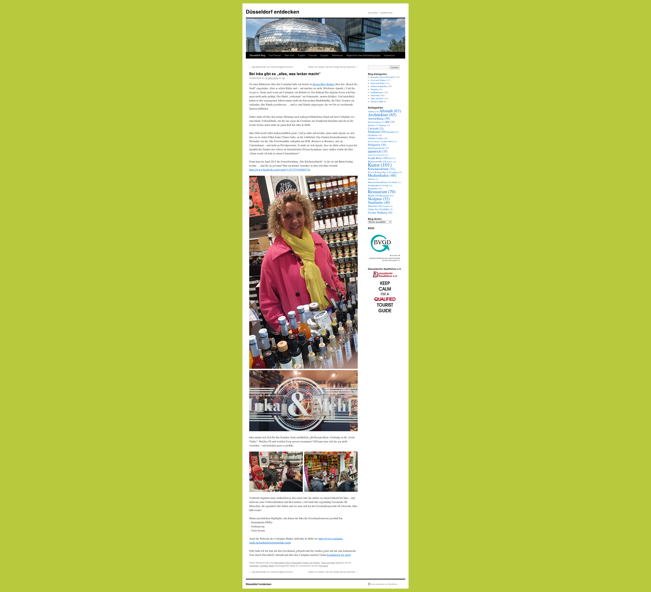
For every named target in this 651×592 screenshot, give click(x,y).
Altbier (373, 111)
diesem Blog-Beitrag (323, 84)
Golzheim (375, 135)
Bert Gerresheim (376, 122)
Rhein (373, 195)
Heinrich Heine (375, 141)
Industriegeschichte (378, 148)
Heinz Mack (390, 141)
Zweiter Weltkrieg (380, 212)
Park (388, 185)
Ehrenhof (392, 132)
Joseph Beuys (378, 158)
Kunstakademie (381, 168)
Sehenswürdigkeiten (379, 86)
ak (284, 78)
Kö (371, 172)
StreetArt (375, 206)
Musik (396, 182)
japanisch (378, 151)
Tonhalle (388, 206)
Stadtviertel (375, 95)
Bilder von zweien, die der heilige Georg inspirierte (333, 66)
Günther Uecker (378, 138)
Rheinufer (386, 195)
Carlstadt (264, 565)
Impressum (389, 55)
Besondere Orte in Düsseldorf (288, 562)
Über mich (289, 55)
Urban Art (375, 209)
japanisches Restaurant (378, 155)
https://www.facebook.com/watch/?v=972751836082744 (279, 169)
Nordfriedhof (376, 185)
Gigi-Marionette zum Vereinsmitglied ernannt (271, 66)
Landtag (396, 172)
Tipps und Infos (328, 562)
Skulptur (379, 198)
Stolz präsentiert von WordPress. (384, 584)
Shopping (374, 89)
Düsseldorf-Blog (257, 55)
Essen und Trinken (311, 562)
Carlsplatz (254, 565)
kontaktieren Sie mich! (339, 555)
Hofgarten (377, 144)
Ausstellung (379, 118)
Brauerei (373, 125)
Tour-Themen (275, 55)
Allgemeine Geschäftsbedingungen (363, 55)
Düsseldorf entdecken (272, 11)
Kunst (380, 164)
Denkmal (377, 131)
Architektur (382, 114)
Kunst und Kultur (378, 83)
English (301, 55)
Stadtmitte (379, 202)
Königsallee (382, 172)
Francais (313, 55)
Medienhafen (382, 175)
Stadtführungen (377, 92)
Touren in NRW (377, 101)
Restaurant (382, 191)
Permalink (323, 565)
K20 (392, 158)
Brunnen (384, 125)
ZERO (387, 209)
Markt (271, 565)
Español (324, 55)
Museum (373, 179)
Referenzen (337, 55)
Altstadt (390, 110)
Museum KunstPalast (380, 182)
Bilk (390, 121)
